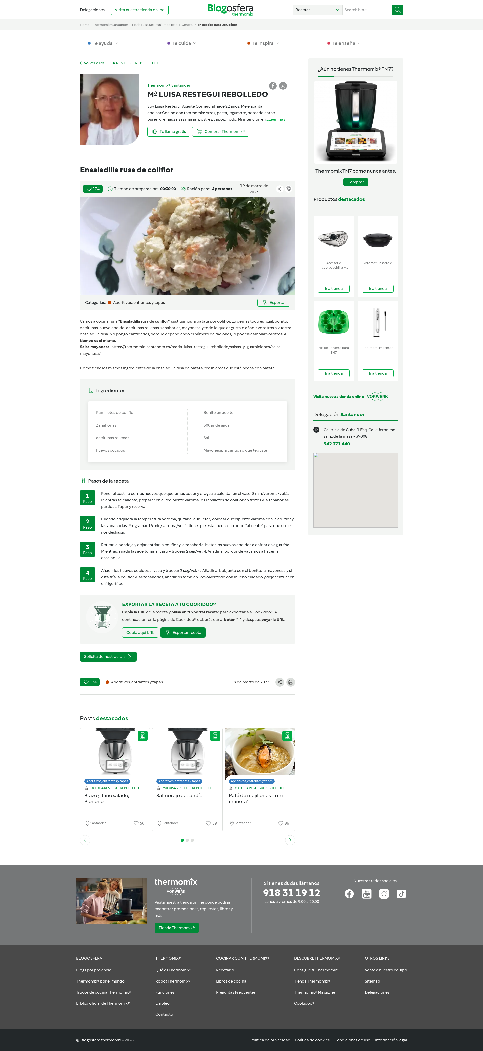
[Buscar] (397, 10)
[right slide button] (290, 840)
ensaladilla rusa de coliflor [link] (217, 25)
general (187, 25)
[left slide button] (85, 840)
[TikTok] (401, 894)
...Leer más (275, 119)
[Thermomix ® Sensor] (378, 322)
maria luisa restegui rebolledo (155, 25)
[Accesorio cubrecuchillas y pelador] (334, 237)
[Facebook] (349, 894)
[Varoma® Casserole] (378, 237)
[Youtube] (366, 894)
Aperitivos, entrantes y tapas (107, 781)
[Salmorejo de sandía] (187, 757)
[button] (318, 10)
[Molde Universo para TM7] (334, 322)
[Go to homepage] (230, 10)
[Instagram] (384, 894)
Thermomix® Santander (110, 25)
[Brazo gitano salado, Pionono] (115, 757)
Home (84, 25)
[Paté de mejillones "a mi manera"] (260, 757)
